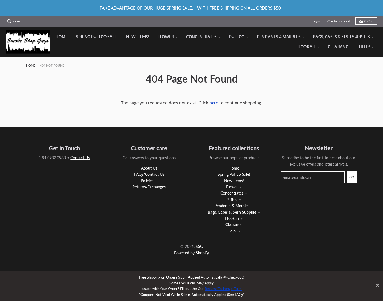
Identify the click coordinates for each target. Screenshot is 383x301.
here (213, 102)
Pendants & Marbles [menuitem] (279, 36)
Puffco (231, 199)
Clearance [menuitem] (339, 46)
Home (30, 65)
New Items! (234, 180)
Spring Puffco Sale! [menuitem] (97, 36)
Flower (232, 186)
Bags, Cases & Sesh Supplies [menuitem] (341, 36)
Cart (368, 21)
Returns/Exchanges (149, 186)
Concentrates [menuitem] (201, 36)
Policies (147, 180)
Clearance (233, 224)
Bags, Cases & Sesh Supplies (232, 212)
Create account (338, 21)
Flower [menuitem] (166, 36)
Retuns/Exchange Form (223, 288)
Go (351, 177)
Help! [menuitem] (364, 46)
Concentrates (231, 193)
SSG (199, 246)
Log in (315, 21)
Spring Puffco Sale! (234, 174)
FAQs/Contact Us (149, 174)
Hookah (232, 218)
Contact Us (80, 157)
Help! (232, 231)
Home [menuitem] (62, 36)
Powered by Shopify (191, 252)
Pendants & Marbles (231, 205)
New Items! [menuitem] (137, 36)
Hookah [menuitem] (306, 46)
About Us (149, 168)
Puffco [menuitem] (236, 36)
